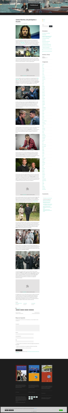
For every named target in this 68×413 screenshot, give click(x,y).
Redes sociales (44, 146)
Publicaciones (44, 135)
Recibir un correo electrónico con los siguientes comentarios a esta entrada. (27, 346)
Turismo (43, 177)
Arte (42, 65)
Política (43, 132)
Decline (6, 410)
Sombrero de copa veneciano (19, 303)
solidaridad (43, 162)
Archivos (43, 56)
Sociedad (43, 159)
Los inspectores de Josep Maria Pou (46, 44)
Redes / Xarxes (44, 144)
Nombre (17, 332)
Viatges (43, 183)
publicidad (43, 138)
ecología (43, 89)
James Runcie (36, 201)
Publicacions (43, 137)
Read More (35, 408)
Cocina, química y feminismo (45, 38)
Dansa (43, 83)
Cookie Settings (11, 410)
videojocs (43, 186)
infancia (43, 116)
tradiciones (43, 174)
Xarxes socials (44, 189)
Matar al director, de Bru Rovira (46, 41)
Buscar (43, 24)
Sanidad (43, 153)
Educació (43, 92)
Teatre (43, 165)
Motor (43, 125)
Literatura (43, 122)
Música (43, 126)
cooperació (43, 77)
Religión (43, 150)
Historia (43, 113)
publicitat (43, 140)
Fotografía (43, 104)
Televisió (43, 171)
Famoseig (43, 98)
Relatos (43, 147)
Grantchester (23, 43)
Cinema (43, 68)
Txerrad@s (34, 5)
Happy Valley (22, 42)
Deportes (43, 86)
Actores (18, 308)
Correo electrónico (18, 336)
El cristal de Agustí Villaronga (36, 313)
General (43, 110)
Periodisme (43, 128)
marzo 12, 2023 (18, 23)
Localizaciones (44, 123)
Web (16, 339)
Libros (43, 119)
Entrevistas (43, 95)
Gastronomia (44, 107)
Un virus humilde (33, 303)
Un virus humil (25, 303)
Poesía (43, 131)
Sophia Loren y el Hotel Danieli (46, 200)
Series (19, 308)
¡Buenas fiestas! (44, 34)
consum (43, 74)
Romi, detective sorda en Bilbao (46, 33)
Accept (61, 410)
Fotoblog (43, 101)
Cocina (43, 71)
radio (43, 143)
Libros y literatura (44, 120)
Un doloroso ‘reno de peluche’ (45, 47)
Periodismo (43, 129)
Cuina (43, 80)
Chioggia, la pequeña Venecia (19, 313)
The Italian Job (48, 202)
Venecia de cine (44, 180)
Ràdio (43, 141)
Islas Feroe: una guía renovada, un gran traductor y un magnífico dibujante (47, 36)
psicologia (43, 134)
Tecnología (43, 168)
